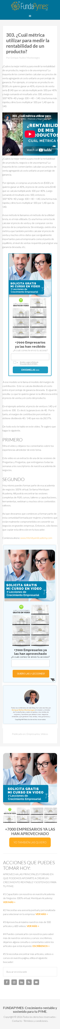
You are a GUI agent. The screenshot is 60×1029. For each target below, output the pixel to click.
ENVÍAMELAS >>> (30, 370)
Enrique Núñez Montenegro (23, 710)
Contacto (17, 1020)
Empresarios (33, 733)
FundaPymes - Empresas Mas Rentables (30, 6)
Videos (44, 733)
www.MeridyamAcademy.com (36, 537)
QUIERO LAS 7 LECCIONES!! (31, 673)
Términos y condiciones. (36, 1020)
